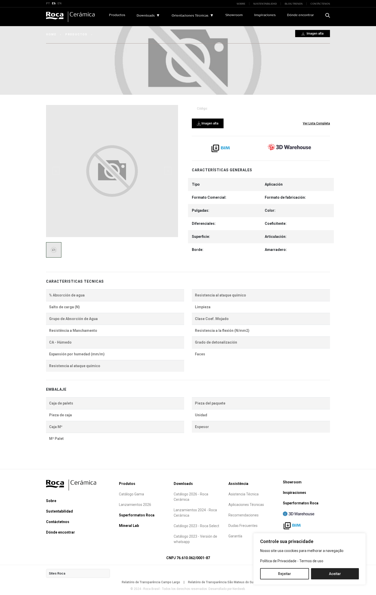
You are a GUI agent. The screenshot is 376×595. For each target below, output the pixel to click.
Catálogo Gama (131, 494)
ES (54, 3)
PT (48, 3)
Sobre (51, 501)
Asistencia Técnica (243, 494)
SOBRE (241, 3)
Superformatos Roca (136, 515)
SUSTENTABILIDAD (265, 3)
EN (60, 3)
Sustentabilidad (59, 511)
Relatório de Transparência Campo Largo (151, 582)
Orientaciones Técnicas (190, 15)
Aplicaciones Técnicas (246, 505)
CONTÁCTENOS (320, 3)
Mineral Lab (129, 526)
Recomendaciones (243, 515)
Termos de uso (311, 561)
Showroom (234, 15)
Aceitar (335, 574)
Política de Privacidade (278, 561)
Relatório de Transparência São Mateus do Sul (221, 582)
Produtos (127, 484)
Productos (117, 15)
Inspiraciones (265, 15)
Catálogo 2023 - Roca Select (196, 526)
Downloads (146, 15)
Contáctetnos (57, 522)
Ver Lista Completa (316, 123)
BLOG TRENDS (294, 3)
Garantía (235, 536)
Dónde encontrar (300, 15)
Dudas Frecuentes (243, 526)
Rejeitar (284, 574)
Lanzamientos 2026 (135, 505)
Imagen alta (315, 33)
